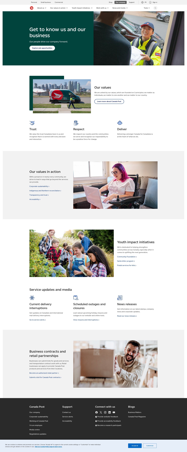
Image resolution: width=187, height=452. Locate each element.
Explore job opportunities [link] (42, 48)
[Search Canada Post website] (155, 8)
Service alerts (67, 417)
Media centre (34, 430)
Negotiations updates (37, 434)
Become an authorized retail (43, 373)
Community (126, 257)
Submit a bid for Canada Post (44, 377)
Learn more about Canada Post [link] (109, 101)
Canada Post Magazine (137, 417)
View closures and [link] (85, 320)
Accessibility (67, 421)
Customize (149, 445)
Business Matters (134, 412)
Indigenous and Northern (44, 191)
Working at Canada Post (38, 421)
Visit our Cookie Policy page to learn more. (48, 446)
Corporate (38, 186)
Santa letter (125, 261)
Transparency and (38, 195)
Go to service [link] (36, 320)
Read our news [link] (126, 316)
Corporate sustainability (38, 417)
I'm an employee (35, 425)
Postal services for (126, 265)
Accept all (135, 445)
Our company (34, 412)
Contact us (66, 412)
